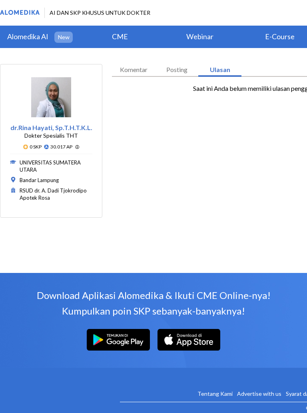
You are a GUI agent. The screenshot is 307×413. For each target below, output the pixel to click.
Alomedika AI (27, 36)
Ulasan (220, 69)
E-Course (280, 36)
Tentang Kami (215, 393)
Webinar (199, 36)
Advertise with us (259, 393)
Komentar (134, 69)
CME (120, 36)
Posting (176, 69)
